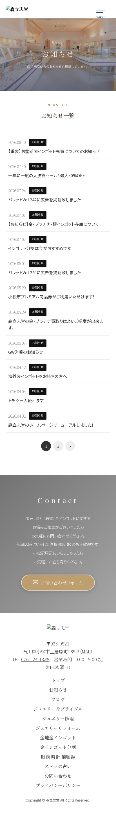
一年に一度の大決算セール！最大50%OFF (46, 175)
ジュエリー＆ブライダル (58, 709)
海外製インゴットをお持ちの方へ (37, 376)
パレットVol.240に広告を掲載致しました (44, 272)
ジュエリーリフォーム (57, 728)
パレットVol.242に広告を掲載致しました (44, 199)
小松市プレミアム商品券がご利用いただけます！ (51, 297)
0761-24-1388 (35, 659)
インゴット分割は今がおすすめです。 (40, 248)
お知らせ (58, 690)
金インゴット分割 (58, 747)
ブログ (58, 699)
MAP (86, 651)
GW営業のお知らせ (25, 352)
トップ (58, 680)
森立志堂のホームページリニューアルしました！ (51, 425)
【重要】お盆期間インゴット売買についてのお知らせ (54, 151)
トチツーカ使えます (26, 400)
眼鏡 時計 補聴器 (58, 756)
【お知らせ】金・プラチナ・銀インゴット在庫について (53, 224)
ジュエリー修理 (58, 718)
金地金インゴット (58, 737)
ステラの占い (58, 766)
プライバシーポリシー (58, 785)
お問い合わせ (58, 776)
